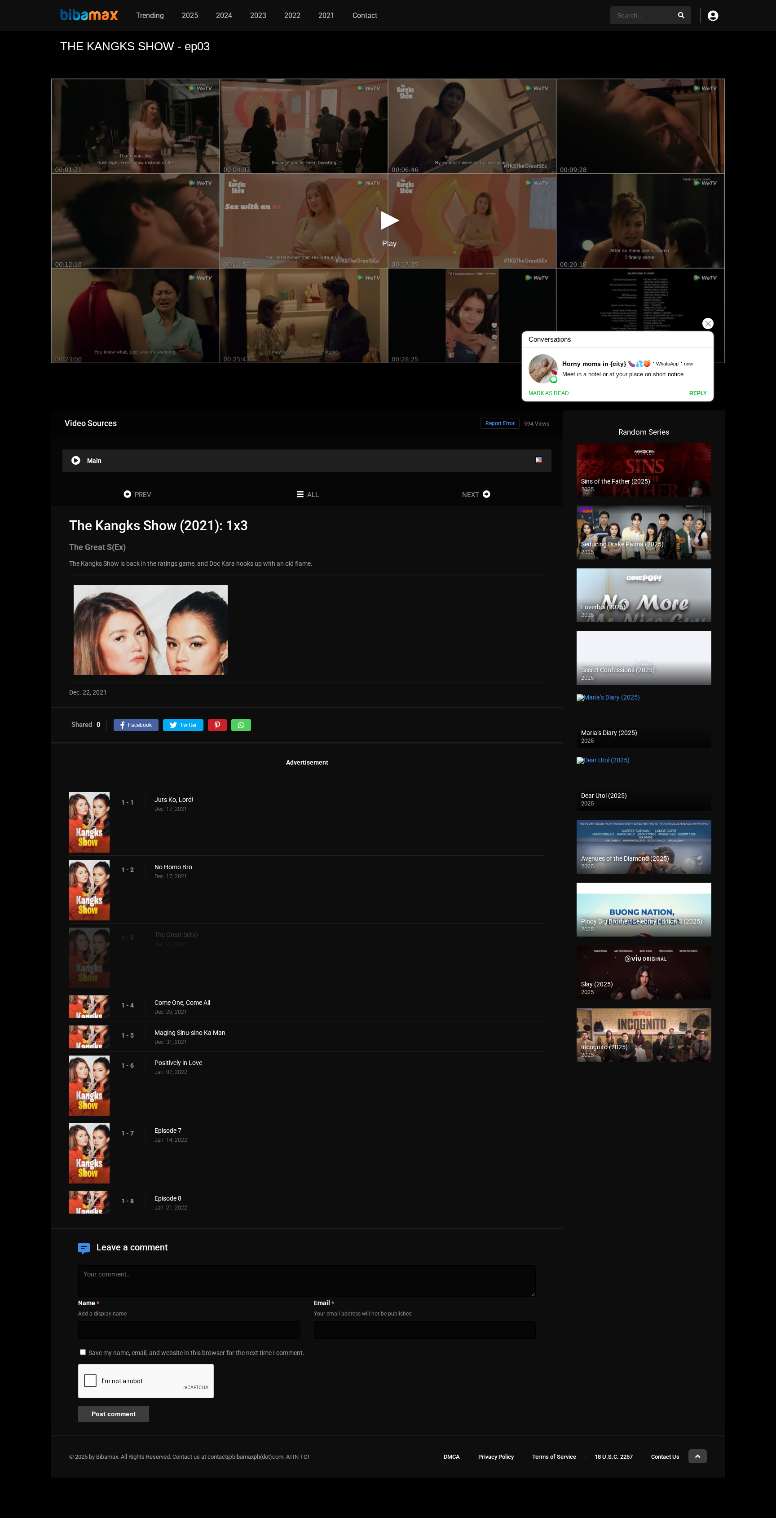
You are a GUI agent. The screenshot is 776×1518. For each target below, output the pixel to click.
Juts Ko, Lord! (174, 799)
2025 (190, 15)
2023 (258, 15)
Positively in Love (178, 1063)
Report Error (500, 423)
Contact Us (665, 1456)
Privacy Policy (496, 1456)
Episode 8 (167, 1198)
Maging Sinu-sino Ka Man (189, 1033)
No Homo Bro (173, 867)
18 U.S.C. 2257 (614, 1456)
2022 (292, 15)
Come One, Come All (182, 1003)
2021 (326, 15)
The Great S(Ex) (176, 935)
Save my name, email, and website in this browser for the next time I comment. (196, 1352)
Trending (150, 15)
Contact (365, 15)
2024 (224, 15)
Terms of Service (554, 1456)
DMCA (452, 1456)
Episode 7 (167, 1130)
